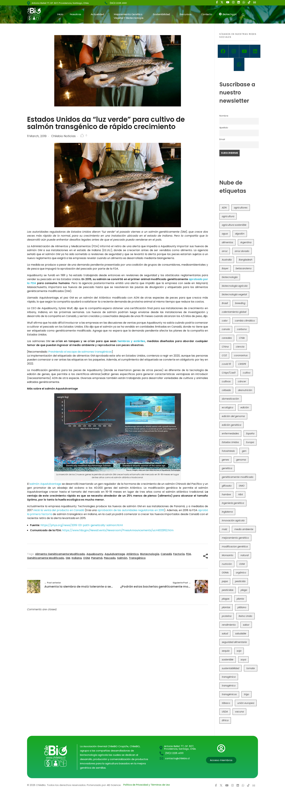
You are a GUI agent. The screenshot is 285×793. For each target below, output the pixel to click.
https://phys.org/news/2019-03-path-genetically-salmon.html (82, 525)
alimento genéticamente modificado (60, 554)
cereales (227, 338)
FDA (188, 554)
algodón (239, 233)
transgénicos (229, 694)
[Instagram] (233, 51)
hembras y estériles (131, 341)
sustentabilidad (230, 668)
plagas (225, 598)
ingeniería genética (233, 503)
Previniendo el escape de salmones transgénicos (80, 352)
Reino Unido (245, 616)
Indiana (77, 558)
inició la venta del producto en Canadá (58, 510)
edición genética (231, 425)
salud (225, 633)
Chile (242, 338)
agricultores (240, 207)
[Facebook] (223, 51)
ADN (224, 207)
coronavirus (241, 355)
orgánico (241, 572)
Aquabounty (94, 554)
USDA (225, 711)
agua (225, 233)
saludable (240, 633)
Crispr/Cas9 (229, 372)
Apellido (223, 127)
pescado (110, 558)
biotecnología (149, 554)
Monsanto (227, 555)
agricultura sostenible (234, 225)
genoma (241, 459)
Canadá (166, 554)
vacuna (239, 711)
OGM (86, 558)
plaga (244, 590)
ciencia (240, 346)
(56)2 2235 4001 (118, 3)
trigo (246, 694)
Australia (227, 259)
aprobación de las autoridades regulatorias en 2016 (130, 510)
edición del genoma (233, 416)
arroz (224, 251)
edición (244, 407)
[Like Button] (82, 135)
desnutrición (245, 390)
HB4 (240, 494)
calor (225, 320)
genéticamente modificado (45, 558)
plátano (242, 607)
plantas (226, 607)
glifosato (227, 485)
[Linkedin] (255, 51)
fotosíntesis (228, 451)
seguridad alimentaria (234, 642)
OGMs (225, 572)
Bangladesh (245, 259)
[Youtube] (244, 51)
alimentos (227, 242)
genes (225, 459)
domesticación (230, 398)
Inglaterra (227, 511)
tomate (250, 668)
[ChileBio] (36, 14)
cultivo (246, 372)
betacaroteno (244, 268)
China (225, 346)
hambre (226, 494)
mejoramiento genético (235, 537)
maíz (224, 529)
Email (222, 139)
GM (68, 558)
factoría (179, 554)
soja (239, 650)
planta (240, 598)
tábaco (226, 703)
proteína (226, 616)
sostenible (227, 659)
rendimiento (229, 624)
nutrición (227, 564)
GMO (241, 485)
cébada (226, 390)
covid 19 (226, 364)
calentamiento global (234, 312)
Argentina (245, 242)
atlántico (132, 554)
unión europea (245, 703)
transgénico (137, 558)
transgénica (229, 676)
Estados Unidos (230, 442)
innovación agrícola (233, 520)
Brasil (225, 303)
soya (243, 659)
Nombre (223, 115)
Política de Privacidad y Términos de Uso (146, 784)
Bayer (225, 268)
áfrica (225, 720)
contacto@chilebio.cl (177, 758)
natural (244, 555)
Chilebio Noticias (63, 136)
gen (244, 451)
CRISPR (242, 364)
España (250, 433)
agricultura (228, 216)
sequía (225, 650)
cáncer (242, 381)
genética (227, 468)
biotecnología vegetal (234, 294)
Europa (250, 442)
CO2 (224, 355)
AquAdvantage (115, 554)
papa (225, 581)
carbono (242, 329)
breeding (240, 303)
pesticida (240, 581)
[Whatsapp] (239, 64)
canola (226, 329)
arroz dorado (242, 251)
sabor (246, 624)
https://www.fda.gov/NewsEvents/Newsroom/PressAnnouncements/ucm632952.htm (118, 530)
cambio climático (245, 320)
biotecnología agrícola (234, 286)
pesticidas (227, 590)
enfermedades (230, 433)
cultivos (226, 381)
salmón (122, 558)
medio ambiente (243, 529)
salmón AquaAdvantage (45, 484)
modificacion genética (235, 546)
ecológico (227, 407)
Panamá (96, 558)
